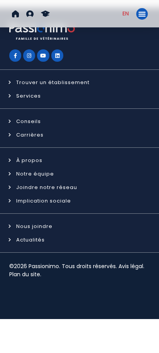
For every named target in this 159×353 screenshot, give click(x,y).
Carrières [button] (30, 134)
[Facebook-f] (15, 55)
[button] (15, 14)
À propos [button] (29, 160)
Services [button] (28, 96)
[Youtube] (43, 55)
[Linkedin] (57, 55)
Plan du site (24, 274)
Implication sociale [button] (43, 200)
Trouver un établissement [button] (53, 82)
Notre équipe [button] (35, 173)
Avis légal (130, 266)
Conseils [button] (28, 121)
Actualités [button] (30, 239)
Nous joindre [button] (34, 226)
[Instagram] (29, 55)
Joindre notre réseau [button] (46, 187)
